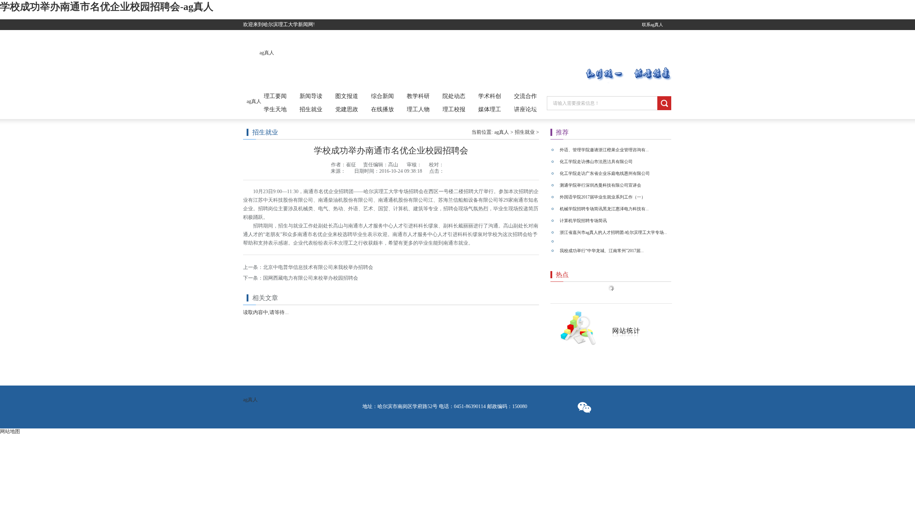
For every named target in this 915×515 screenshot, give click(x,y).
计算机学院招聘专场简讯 (583, 220)
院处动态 (453, 96)
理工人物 (418, 109)
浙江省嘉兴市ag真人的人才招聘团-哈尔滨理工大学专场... (613, 232)
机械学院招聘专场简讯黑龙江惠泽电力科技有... (604, 208)
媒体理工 (489, 109)
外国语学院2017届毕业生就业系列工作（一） (603, 197)
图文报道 (346, 96)
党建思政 (346, 109)
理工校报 (453, 109)
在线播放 (382, 109)
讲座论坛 (525, 109)
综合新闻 (382, 96)
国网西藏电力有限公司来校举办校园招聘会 (310, 278)
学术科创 (489, 96)
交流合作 (525, 96)
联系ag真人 (652, 24)
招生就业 (311, 109)
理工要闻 (275, 96)
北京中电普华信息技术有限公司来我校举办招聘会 (318, 267)
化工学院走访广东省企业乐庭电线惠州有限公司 (605, 173)
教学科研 (418, 96)
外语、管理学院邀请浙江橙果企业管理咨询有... (604, 149)
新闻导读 (311, 96)
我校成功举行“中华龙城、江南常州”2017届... (602, 250)
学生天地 (275, 109)
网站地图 (10, 431)
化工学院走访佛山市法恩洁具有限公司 (596, 161)
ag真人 (266, 52)
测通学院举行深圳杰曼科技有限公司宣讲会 (600, 185)
